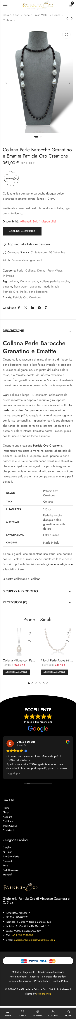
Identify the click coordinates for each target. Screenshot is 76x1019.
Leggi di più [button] (13, 773)
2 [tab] (41, 137)
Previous (6, 82)
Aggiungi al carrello (22, 231)
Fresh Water (41, 15)
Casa (6, 15)
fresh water (20, 286)
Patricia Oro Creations (27, 297)
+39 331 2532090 (22, 935)
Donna (56, 15)
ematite (7, 286)
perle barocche (38, 292)
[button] (47, 683)
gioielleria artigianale (59, 564)
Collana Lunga (29, 281)
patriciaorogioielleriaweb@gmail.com (35, 940)
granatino (35, 286)
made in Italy (51, 286)
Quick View (29, 640)
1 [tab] (36, 137)
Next (69, 82)
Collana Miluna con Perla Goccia (24, 660)
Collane (7, 20)
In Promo (8, 276)
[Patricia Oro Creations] (11, 178)
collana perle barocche (54, 281)
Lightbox (66, 34)
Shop (16, 15)
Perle (26, 15)
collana (13, 281)
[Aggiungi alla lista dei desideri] (29, 633)
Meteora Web (43, 993)
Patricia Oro (10, 292)
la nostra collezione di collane (21, 579)
